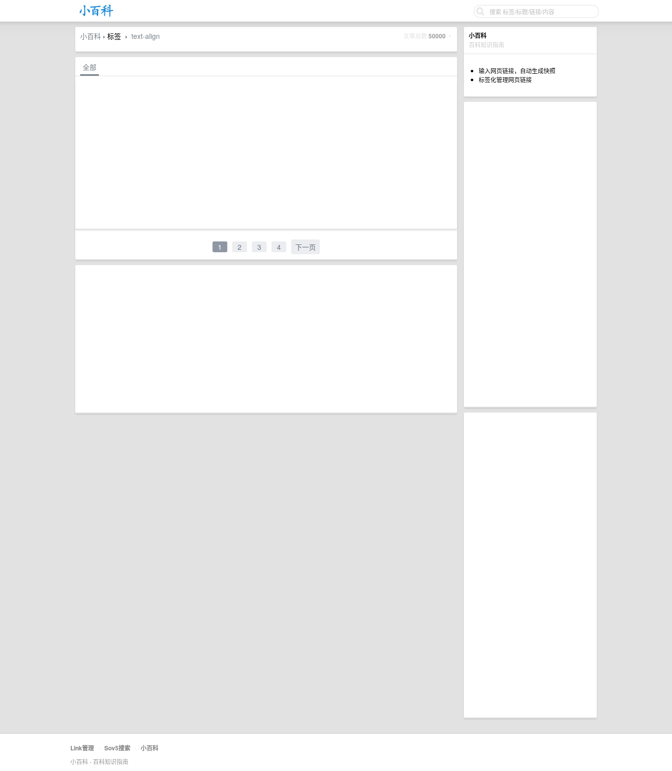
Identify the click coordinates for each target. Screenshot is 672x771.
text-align (145, 36)
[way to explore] (96, 15)
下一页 (305, 247)
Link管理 (82, 747)
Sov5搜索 (117, 747)
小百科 (90, 36)
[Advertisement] (530, 254)
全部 (89, 67)
